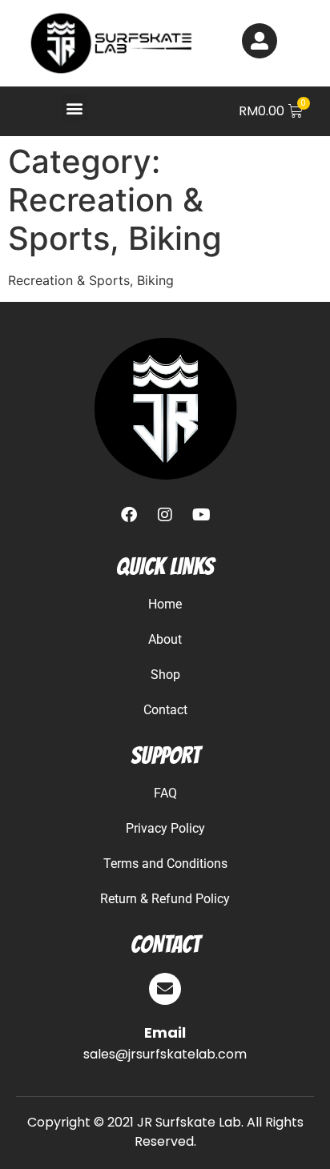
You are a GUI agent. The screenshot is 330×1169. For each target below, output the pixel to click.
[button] (74, 107)
